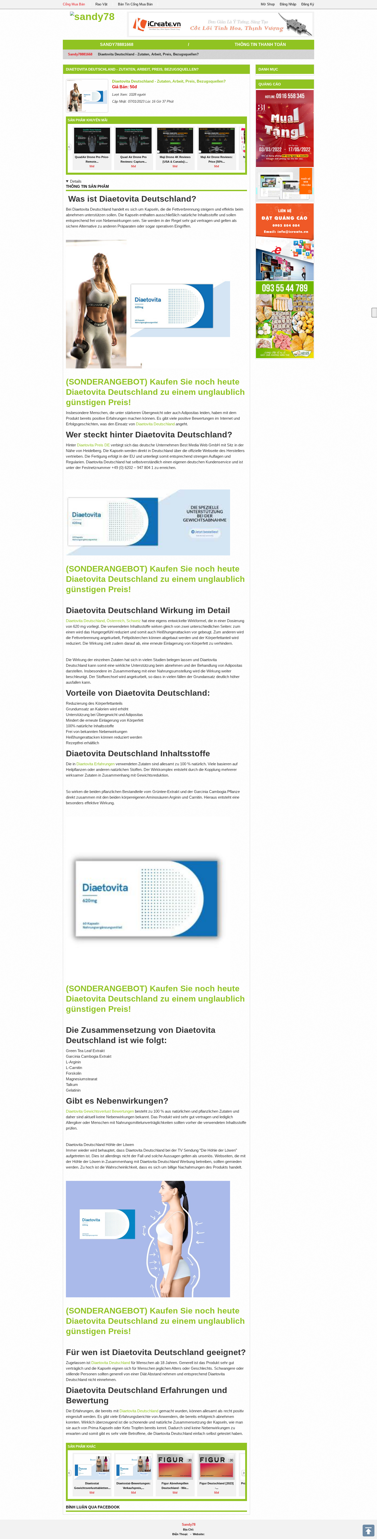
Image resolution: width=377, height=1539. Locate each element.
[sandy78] (92, 15)
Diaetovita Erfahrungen (95, 764)
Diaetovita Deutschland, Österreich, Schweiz (103, 621)
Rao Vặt (101, 4)
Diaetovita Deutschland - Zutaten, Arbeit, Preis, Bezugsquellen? (132, 69)
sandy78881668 (116, 44)
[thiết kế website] (220, 24)
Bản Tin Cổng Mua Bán (135, 4)
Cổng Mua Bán (74, 4)
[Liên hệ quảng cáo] (285, 241)
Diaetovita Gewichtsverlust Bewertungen (100, 1111)
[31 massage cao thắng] (285, 128)
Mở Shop (268, 4)
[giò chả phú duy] (285, 319)
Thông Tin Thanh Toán (260, 44)
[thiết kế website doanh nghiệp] (285, 185)
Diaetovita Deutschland (155, 424)
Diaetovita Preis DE (93, 445)
